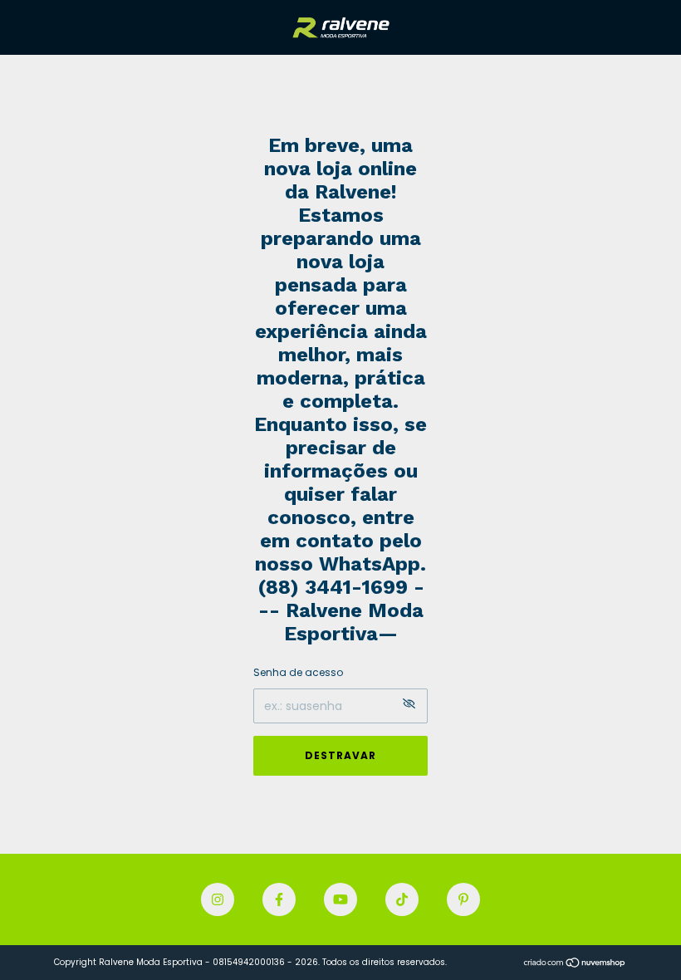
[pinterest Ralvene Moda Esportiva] (463, 899)
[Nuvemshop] (575, 964)
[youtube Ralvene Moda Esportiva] (340, 899)
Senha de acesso (298, 672)
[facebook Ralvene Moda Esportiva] (279, 899)
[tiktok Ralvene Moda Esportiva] (402, 899)
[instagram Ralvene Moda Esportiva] (217, 899)
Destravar (340, 755)
